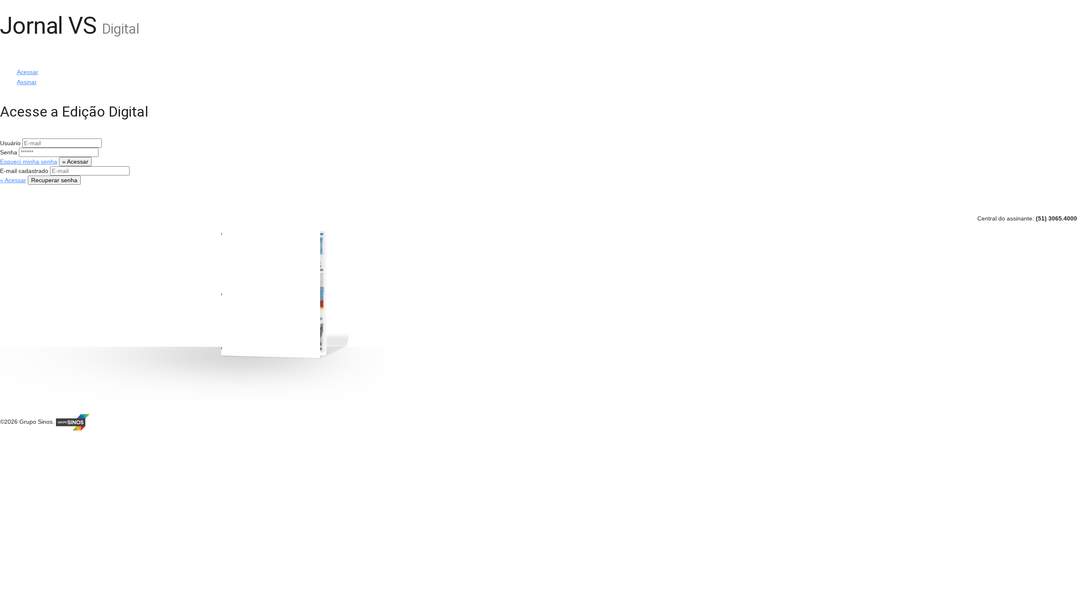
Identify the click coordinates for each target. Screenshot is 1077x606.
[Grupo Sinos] (73, 421)
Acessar (27, 72)
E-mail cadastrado (25, 170)
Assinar (27, 82)
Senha (9, 152)
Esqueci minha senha (28, 161)
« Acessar (75, 161)
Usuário (11, 143)
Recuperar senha (54, 180)
